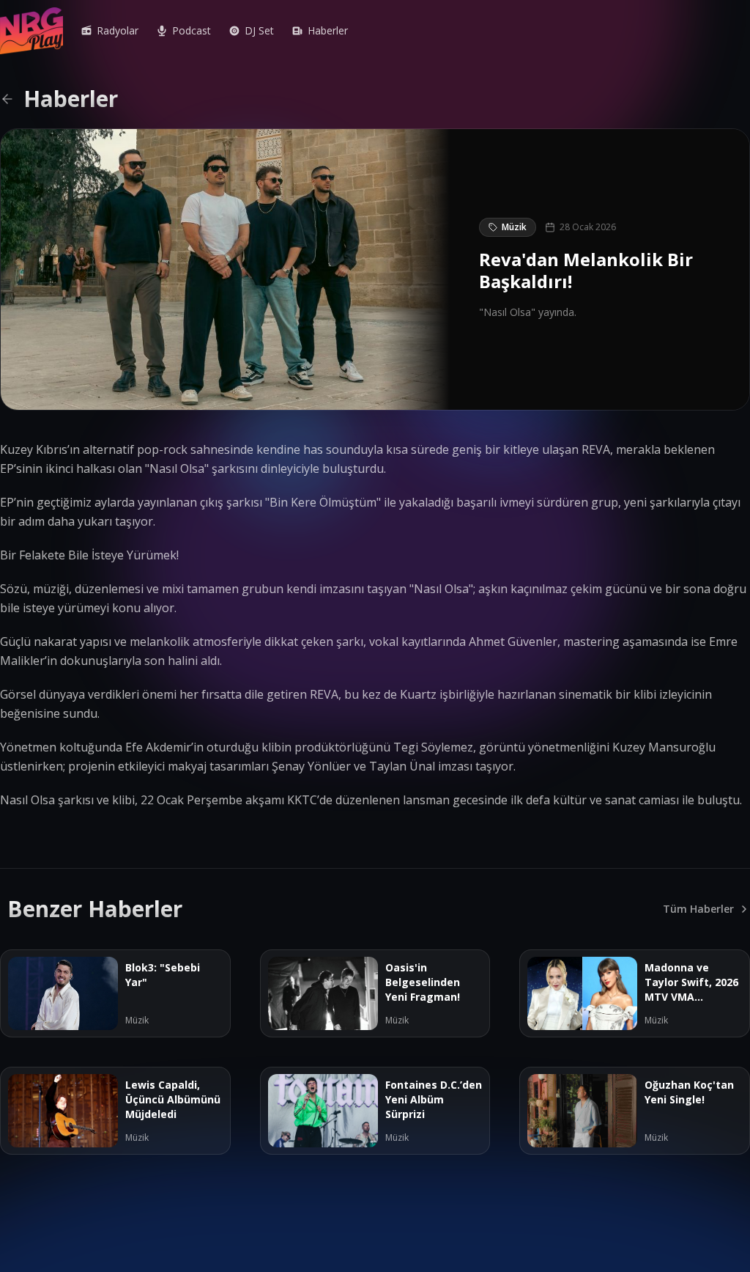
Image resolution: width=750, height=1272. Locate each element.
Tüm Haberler (698, 909)
